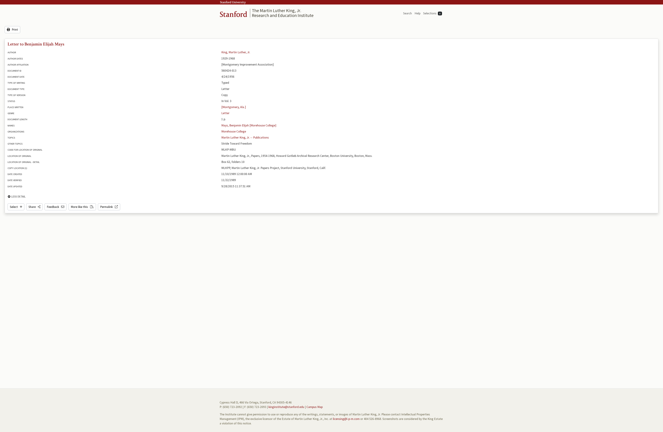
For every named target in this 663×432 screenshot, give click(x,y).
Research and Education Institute (283, 15)
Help (417, 13)
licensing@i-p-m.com (346, 419)
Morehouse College (233, 131)
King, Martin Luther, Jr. (235, 52)
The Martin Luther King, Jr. (276, 10)
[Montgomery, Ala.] (233, 107)
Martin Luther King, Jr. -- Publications (245, 137)
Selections (432, 13)
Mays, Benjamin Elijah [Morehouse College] (248, 125)
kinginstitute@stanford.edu (286, 407)
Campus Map (314, 407)
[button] (34, 206)
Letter (225, 113)
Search (407, 13)
